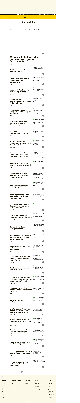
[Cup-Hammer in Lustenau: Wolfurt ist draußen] (39, 269)
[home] (28, 17)
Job (33, 14)
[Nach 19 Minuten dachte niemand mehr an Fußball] (39, 133)
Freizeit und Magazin (16, 380)
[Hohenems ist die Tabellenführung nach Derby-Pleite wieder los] (39, 102)
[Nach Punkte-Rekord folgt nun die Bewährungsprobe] (39, 343)
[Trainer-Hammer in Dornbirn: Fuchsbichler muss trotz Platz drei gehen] (39, 322)
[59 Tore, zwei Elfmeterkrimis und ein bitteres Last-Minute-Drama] (39, 249)
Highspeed (19, 14)
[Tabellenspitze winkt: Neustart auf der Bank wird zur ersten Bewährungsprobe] (39, 238)
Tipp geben (9, 17)
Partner (49, 380)
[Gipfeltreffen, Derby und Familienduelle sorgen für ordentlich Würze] (39, 175)
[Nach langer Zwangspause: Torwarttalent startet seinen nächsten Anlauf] (39, 196)
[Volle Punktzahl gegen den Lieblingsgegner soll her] (39, 186)
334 (33, 371)
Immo (40, 14)
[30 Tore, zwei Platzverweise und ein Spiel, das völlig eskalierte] (39, 81)
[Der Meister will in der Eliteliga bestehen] (39, 228)
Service (36, 380)
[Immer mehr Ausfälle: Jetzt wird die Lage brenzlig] (39, 91)
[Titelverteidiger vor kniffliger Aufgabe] (39, 301)
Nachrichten (4, 380)
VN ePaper (53, 14)
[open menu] (54, 17)
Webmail (23, 14)
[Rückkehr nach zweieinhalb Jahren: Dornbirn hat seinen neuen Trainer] (39, 259)
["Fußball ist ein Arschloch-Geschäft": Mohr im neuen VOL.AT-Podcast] (39, 207)
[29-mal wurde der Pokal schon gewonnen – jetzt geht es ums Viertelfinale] (27, 42)
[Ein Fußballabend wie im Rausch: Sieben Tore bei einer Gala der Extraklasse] (39, 144)
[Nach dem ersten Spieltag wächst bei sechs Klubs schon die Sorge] (39, 290)
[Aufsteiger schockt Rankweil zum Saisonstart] (39, 71)
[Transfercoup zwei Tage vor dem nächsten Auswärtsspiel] (39, 165)
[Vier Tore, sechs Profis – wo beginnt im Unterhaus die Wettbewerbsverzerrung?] (39, 311)
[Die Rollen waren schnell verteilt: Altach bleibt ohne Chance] (39, 364)
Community (27, 380)
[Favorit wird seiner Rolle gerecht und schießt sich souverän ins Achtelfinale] (39, 154)
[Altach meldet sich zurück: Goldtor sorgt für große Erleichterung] (39, 123)
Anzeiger (48, 14)
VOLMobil (29, 14)
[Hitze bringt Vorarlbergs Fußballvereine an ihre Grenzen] (39, 217)
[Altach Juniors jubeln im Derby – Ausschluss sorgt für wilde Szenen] (39, 112)
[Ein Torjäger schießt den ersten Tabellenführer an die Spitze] (39, 353)
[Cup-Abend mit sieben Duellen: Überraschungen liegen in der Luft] (39, 332)
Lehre (37, 14)
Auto (44, 14)
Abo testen (4, 17)
